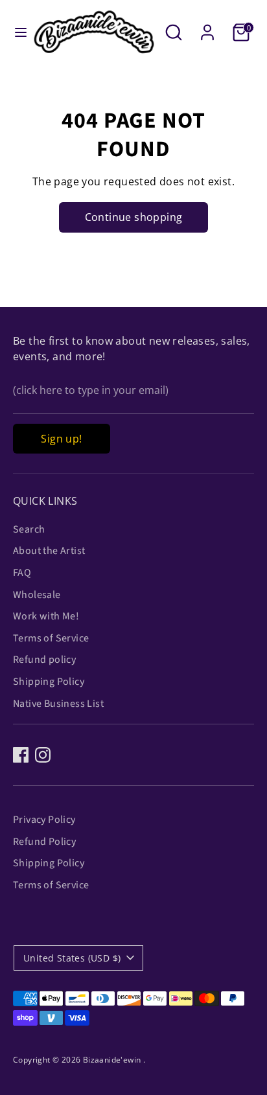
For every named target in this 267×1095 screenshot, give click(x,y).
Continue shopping (134, 217)
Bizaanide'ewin (113, 1059)
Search (29, 529)
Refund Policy (44, 842)
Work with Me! (46, 616)
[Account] (207, 27)
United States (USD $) (72, 958)
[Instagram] (43, 755)
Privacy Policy (44, 820)
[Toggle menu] (16, 32)
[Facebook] (21, 755)
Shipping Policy (48, 681)
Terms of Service (51, 638)
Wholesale (37, 595)
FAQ (22, 573)
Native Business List (58, 704)
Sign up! (61, 439)
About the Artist (49, 551)
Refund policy (44, 659)
